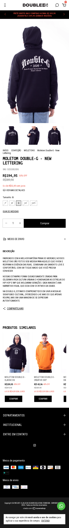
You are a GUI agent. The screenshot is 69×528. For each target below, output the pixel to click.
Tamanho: (8, 197)
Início (5, 150)
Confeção (16, 150)
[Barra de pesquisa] (57, 5)
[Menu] (5, 5)
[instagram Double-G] (34, 445)
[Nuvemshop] (34, 508)
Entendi (45, 520)
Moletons (29, 150)
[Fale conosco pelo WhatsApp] (61, 506)
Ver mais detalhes (15, 190)
